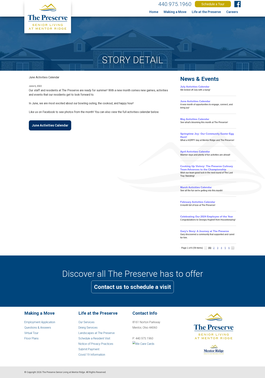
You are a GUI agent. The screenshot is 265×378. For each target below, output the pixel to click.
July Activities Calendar (194, 86)
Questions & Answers (37, 327)
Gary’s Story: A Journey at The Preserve (204, 231)
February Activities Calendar (197, 201)
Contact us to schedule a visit (132, 286)
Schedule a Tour (212, 4)
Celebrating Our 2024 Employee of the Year (206, 216)
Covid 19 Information (91, 354)
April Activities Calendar (195, 151)
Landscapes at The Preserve (96, 333)
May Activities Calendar (194, 119)
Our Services (86, 322)
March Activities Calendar (196, 187)
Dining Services (88, 327)
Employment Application (39, 322)
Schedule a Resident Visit (94, 338)
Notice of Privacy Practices (95, 344)
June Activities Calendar (50, 125)
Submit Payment (88, 349)
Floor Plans (31, 338)
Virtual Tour (31, 333)
